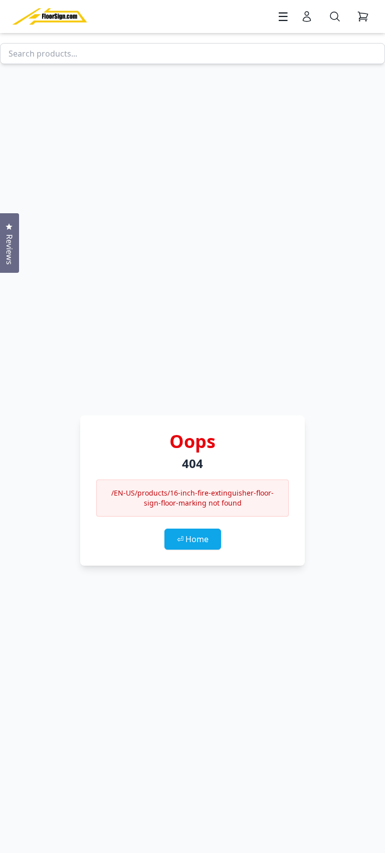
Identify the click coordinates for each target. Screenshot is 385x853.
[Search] (335, 17)
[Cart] (363, 17)
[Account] (307, 17)
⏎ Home (193, 539)
